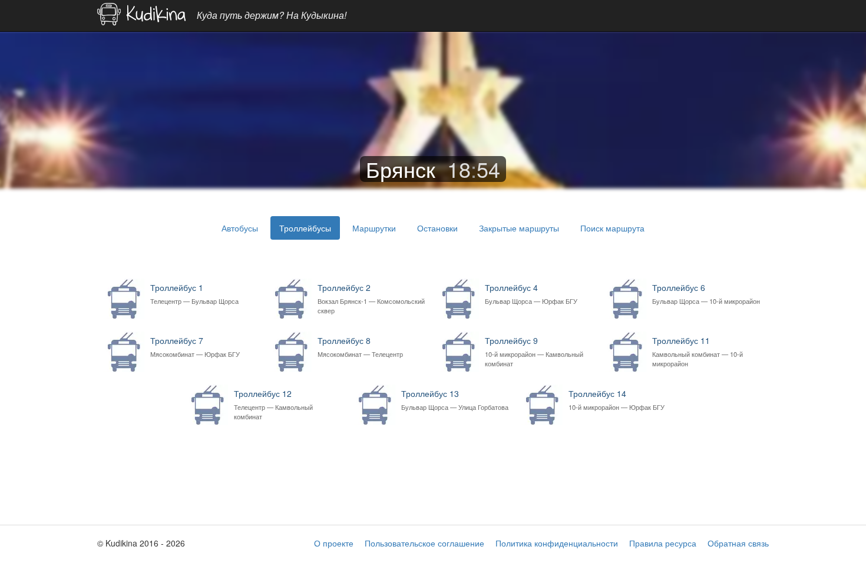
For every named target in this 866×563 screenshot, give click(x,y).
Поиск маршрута (612, 228)
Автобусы (240, 228)
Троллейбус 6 (706, 294)
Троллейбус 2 (371, 298)
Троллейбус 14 (616, 400)
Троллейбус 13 (454, 400)
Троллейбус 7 (195, 347)
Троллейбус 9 (534, 351)
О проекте (333, 543)
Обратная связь (738, 543)
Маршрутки (374, 228)
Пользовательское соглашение (424, 543)
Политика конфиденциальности (556, 543)
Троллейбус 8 (360, 347)
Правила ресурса (662, 543)
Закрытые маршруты (519, 228)
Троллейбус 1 (194, 294)
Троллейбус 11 (697, 351)
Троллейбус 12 (273, 404)
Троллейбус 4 (531, 294)
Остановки (437, 228)
